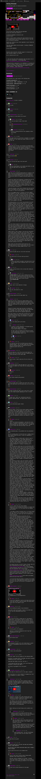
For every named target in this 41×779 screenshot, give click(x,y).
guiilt (12, 164)
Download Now (9, 8)
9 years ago (15, 737)
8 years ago (22, 670)
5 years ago (16, 375)
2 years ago (18, 171)
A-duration (12, 159)
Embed (18, 774)
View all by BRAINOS (11, 774)
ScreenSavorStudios (13, 114)
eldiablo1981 (12, 654)
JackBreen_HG (12, 679)
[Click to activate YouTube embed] (12, 26)
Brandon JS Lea (12, 429)
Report (16, 774)
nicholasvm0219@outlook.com (17, 124)
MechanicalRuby (12, 350)
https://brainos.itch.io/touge (15, 575)
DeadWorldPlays (12, 765)
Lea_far (11, 136)
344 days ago (25, 124)
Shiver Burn (15, 129)
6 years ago (18, 429)
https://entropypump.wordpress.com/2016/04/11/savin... (18, 61)
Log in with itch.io (10, 100)
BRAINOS (13, 254)
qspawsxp (11, 395)
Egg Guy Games (12, 171)
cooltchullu (11, 375)
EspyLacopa (12, 606)
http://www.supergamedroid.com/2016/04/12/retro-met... (18, 67)
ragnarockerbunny (13, 381)
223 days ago (14, 103)
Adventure (10, 775)
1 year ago (19, 114)
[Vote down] (7, 104)
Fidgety (11, 737)
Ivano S (11, 402)
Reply (9, 106)
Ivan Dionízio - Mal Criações (15, 670)
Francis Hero (12, 154)
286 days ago (20, 129)
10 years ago (18, 765)
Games (7, 775)
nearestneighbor (13, 649)
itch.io (7, 774)
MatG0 (11, 103)
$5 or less (13, 775)
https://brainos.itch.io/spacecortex (17, 566)
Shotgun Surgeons (13, 293)
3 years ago (15, 283)
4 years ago (18, 350)
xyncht (11, 283)
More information (10, 70)
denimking (13, 119)
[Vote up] (7, 103)
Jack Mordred (14, 273)
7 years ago (16, 641)
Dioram (11, 144)
